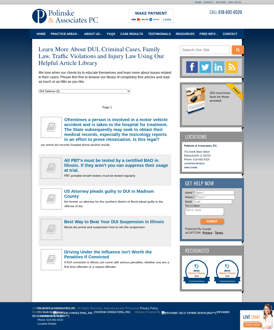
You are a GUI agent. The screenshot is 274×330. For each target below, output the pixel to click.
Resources (185, 34)
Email (188, 201)
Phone (190, 197)
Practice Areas (65, 34)
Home (198, 2)
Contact (209, 2)
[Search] (238, 49)
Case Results (131, 34)
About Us (93, 34)
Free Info (209, 34)
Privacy (207, 232)
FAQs (111, 34)
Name (189, 192)
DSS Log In (234, 2)
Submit (212, 221)
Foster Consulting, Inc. (112, 312)
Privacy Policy (149, 308)
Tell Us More (192, 205)
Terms (219, 232)
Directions (190, 167)
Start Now (252, 324)
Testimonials (159, 34)
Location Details (194, 163)
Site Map (221, 2)
